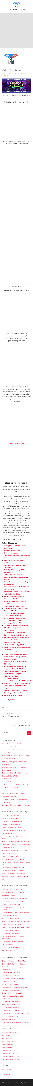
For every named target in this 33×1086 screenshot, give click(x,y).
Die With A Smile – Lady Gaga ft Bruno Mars (16, 785)
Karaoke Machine (7, 1038)
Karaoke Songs (7, 1047)
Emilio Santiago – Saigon (12, 673)
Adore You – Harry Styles (12, 628)
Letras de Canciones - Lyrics (11, 1072)
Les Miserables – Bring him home (15, 632)
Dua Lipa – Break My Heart (10, 759)
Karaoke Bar (6, 1035)
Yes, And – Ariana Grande (10, 788)
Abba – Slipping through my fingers (16, 671)
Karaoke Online (7, 1069)
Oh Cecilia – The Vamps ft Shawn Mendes (15, 805)
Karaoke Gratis (7, 1074)
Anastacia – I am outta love (13, 695)
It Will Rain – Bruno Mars (10, 779)
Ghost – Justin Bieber (9, 770)
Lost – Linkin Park (7, 782)
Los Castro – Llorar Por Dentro (14, 613)
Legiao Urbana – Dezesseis (13, 616)
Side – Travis (8, 548)
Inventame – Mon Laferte (12, 652)
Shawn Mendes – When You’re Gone (13, 750)
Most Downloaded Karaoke (11, 1059)
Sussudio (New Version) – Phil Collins (16, 587)
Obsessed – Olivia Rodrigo (10, 776)
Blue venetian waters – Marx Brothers (16, 591)
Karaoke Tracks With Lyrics (11, 1053)
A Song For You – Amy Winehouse (13, 744)
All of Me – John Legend (12, 676)
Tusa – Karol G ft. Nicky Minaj (13, 606)
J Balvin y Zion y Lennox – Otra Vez (15, 690)
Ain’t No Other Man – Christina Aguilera (17, 683)
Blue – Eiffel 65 (9, 630)
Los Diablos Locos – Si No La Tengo (16, 625)
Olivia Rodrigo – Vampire (10, 753)
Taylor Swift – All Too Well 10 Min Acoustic (15, 756)
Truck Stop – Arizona (11, 678)
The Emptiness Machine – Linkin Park (14, 767)
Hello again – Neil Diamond (13, 594)
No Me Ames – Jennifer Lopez (14, 575)
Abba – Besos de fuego (12, 642)
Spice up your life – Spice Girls (14, 596)
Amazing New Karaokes (10, 1032)
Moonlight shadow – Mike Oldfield (15, 666)
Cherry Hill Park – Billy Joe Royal (15, 645)
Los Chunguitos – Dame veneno (15, 618)
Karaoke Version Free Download (12, 1056)
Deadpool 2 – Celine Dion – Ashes (13, 747)
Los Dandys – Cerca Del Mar (13, 623)
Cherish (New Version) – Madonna (15, 635)
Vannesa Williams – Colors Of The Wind (17, 681)
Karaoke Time (6, 1050)
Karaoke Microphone (9, 1041)
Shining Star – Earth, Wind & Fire (15, 546)
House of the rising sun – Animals (15, 654)
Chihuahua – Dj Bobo (11, 599)
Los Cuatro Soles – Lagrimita (13, 620)
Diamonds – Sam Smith (9, 797)
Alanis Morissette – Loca (12, 550)
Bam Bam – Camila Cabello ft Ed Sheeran (15, 773)
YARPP (12, 700)
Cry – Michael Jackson (11, 553)
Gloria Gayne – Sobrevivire (13, 693)
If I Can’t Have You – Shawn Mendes (13, 794)
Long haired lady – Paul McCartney (16, 669)
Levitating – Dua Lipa (9, 791)
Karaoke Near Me (7, 1044)
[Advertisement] (16, 30)
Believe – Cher (9, 589)
